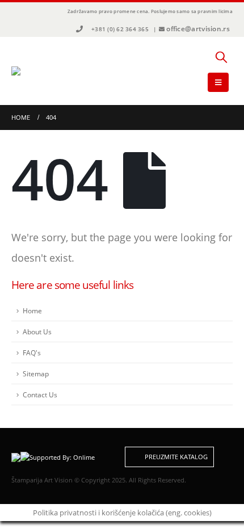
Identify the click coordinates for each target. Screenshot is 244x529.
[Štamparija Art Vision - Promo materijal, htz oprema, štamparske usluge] (42, 70)
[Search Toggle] (221, 56)
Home (32, 310)
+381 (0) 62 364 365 (120, 29)
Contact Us (40, 394)
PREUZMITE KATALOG (175, 457)
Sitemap (36, 373)
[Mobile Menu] (218, 82)
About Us (37, 331)
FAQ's (32, 352)
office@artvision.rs (198, 28)
